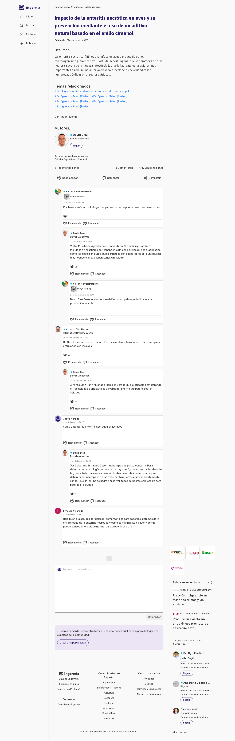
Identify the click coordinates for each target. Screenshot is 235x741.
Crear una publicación (73, 642)
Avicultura (76, 7)
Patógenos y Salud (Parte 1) (73, 96)
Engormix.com (61, 7)
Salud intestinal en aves (92, 91)
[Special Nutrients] (177, 553)
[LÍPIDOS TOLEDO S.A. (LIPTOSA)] (208, 553)
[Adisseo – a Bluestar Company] (192, 553)
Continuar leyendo (66, 116)
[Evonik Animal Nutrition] (177, 568)
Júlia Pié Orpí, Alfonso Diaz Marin (71, 159)
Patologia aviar (93, 7)
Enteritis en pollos (121, 91)
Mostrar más (180, 732)
